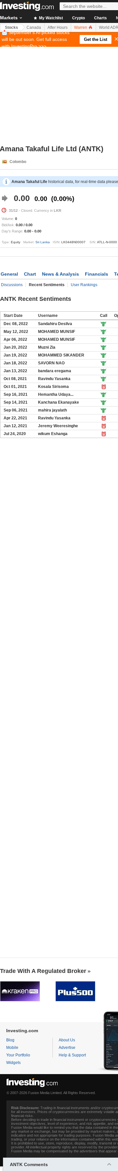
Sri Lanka (42, 242)
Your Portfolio (18, 1055)
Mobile (12, 1047)
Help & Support (72, 1055)
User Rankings (84, 285)
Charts (100, 18)
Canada (34, 27)
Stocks (11, 27)
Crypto (78, 18)
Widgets (13, 1062)
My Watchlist (50, 18)
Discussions (12, 285)
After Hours (58, 27)
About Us (67, 1040)
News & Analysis (60, 274)
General (9, 274)
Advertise (67, 1047)
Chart (30, 274)
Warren (81, 27)
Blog (10, 1040)
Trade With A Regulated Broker (43, 971)
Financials (96, 274)
